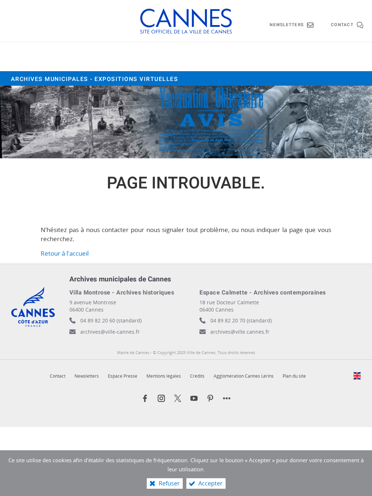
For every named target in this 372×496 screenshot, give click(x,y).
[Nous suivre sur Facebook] (145, 398)
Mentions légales (163, 376)
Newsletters (86, 376)
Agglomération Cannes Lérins (244, 376)
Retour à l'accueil (65, 253)
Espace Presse (122, 376)
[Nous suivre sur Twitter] (177, 398)
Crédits (197, 376)
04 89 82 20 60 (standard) (111, 320)
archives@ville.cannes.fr (240, 331)
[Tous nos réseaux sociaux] (226, 398)
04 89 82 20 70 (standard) (241, 320)
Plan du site (294, 376)
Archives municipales (94, 79)
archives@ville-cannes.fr (110, 331)
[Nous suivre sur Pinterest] (210, 398)
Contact (57, 376)
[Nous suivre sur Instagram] (161, 398)
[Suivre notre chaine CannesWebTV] (194, 398)
